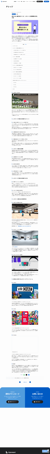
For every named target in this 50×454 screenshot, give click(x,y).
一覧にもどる (25, 382)
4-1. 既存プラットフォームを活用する (17, 67)
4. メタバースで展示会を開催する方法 (18, 65)
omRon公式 (15, 246)
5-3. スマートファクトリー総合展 (17, 78)
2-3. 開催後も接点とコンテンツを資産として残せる (19, 54)
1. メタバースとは (15, 45)
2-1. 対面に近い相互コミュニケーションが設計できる (19, 50)
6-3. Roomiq (14, 86)
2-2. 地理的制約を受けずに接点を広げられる (18, 52)
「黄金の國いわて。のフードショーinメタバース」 (24, 226)
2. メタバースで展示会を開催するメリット (18, 48)
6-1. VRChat (14, 82)
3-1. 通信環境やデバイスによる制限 (17, 58)
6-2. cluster (14, 84)
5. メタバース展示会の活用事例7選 (17, 71)
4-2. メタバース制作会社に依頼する (17, 69)
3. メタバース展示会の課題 (16, 56)
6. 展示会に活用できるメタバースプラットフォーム (19, 80)
